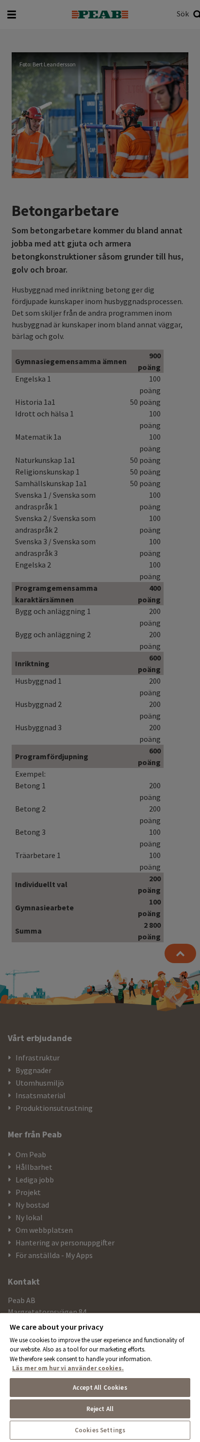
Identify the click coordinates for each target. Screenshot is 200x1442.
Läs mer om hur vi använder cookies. (68, 1368)
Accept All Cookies (100, 1387)
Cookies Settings (100, 1430)
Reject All (100, 1409)
